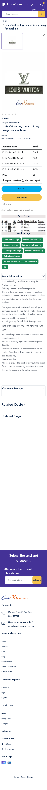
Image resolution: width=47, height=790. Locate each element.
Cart (3, 651)
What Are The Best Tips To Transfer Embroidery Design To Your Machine (20, 453)
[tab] (12, 41)
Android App (9, 749)
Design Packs (6, 718)
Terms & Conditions (9, 666)
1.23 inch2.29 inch (14, 152)
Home (4, 713)
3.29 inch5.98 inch (14, 169)
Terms (23, 777)
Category (5, 723)
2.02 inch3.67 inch (14, 163)
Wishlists (5, 646)
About (4, 641)
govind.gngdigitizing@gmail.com (21, 626)
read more (9, 459)
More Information (12, 276)
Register (4, 697)
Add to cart (22, 197)
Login (4, 692)
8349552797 (13, 616)
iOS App (8, 744)
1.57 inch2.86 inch (14, 157)
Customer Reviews (12, 388)
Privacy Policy (7, 661)
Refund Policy (7, 671)
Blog (3, 656)
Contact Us (5, 687)
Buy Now (21, 188)
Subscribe (37, 580)
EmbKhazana (17, 4)
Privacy (17, 777)
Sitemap (30, 777)
